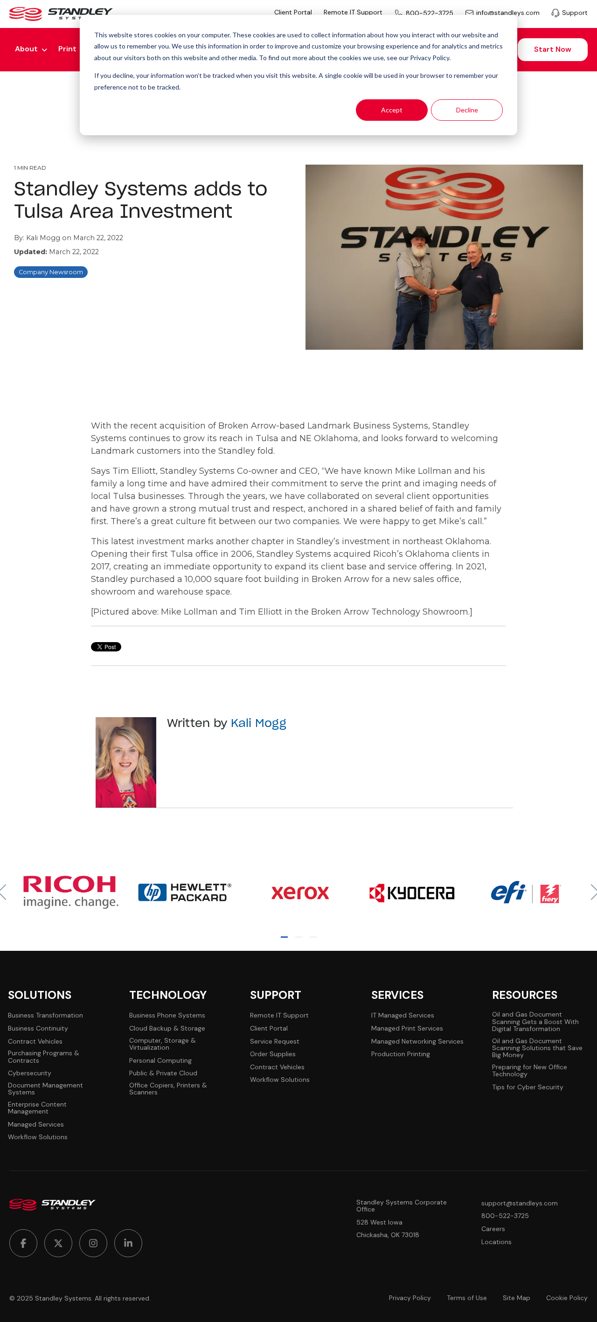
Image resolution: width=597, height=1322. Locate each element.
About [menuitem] (26, 49)
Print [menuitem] (67, 49)
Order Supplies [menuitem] (273, 1054)
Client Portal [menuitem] (293, 12)
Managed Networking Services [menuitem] (417, 1041)
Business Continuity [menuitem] (38, 1028)
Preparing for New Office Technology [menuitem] (529, 1071)
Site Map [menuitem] (516, 1297)
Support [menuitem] (575, 13)
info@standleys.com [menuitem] (508, 13)
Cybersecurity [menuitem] (29, 1073)
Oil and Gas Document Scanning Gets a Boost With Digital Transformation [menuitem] (535, 1021)
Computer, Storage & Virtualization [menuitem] (162, 1044)
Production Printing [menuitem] (400, 1054)
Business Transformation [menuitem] (45, 1015)
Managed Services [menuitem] (36, 1124)
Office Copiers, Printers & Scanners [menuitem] (168, 1089)
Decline (467, 110)
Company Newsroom (51, 272)
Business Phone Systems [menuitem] (167, 1015)
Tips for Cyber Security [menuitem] (527, 1087)
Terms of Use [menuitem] (467, 1297)
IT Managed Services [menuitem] (402, 1015)
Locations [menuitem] (496, 1242)
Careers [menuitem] (493, 1228)
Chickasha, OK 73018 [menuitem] (387, 1235)
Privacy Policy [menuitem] (410, 1297)
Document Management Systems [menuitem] (45, 1089)
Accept (392, 110)
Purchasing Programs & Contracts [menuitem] (43, 1057)
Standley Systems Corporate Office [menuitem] (401, 1206)
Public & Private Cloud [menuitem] (163, 1073)
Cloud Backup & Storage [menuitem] (167, 1028)
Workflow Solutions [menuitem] (38, 1137)
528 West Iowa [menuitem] (379, 1222)
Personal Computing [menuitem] (160, 1060)
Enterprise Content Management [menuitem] (37, 1108)
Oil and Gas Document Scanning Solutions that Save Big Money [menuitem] (537, 1048)
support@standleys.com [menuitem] (519, 1203)
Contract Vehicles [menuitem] (35, 1041)
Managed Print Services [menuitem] (407, 1028)
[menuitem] (23, 1243)
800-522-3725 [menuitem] (429, 13)
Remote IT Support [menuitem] (353, 12)
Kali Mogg (44, 238)
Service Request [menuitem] (274, 1041)
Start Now (552, 49)
